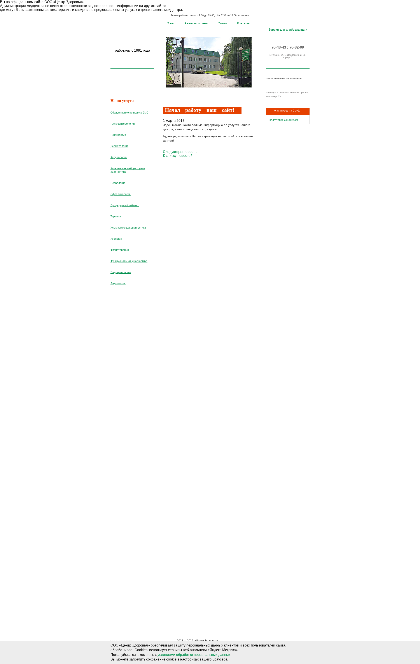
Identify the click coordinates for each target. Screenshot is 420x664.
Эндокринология (120, 272)
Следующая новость (179, 152)
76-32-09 (296, 47)
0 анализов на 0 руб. (287, 110)
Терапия (115, 216)
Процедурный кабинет (124, 205)
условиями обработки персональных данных (194, 655)
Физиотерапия (119, 250)
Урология (116, 238)
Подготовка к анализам (283, 120)
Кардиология (118, 157)
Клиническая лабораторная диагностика (127, 170)
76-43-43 (278, 47)
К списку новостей (177, 155)
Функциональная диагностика (128, 261)
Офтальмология (120, 194)
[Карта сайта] (287, 22)
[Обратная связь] (294, 22)
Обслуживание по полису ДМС (129, 112)
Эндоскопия (118, 283)
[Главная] (281, 22)
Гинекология (118, 134)
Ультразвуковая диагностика (128, 227)
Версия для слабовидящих (287, 29)
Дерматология (119, 146)
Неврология (117, 183)
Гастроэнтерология (122, 123)
